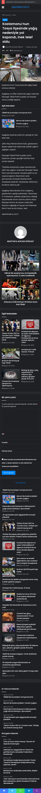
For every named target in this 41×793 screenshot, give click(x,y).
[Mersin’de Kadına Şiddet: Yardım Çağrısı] (8, 123)
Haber (14, 15)
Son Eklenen (20, 483)
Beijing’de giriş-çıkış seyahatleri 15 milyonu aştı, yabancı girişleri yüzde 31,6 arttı (29, 374)
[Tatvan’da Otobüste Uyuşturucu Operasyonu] (11, 374)
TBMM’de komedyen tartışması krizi (17, 113)
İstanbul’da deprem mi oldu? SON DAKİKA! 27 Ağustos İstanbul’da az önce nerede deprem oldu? (30, 336)
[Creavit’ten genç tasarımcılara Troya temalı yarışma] (8, 616)
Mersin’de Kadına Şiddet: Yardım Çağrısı (27, 497)
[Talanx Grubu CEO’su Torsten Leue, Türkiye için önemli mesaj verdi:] (11, 325)
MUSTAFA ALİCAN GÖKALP (14, 47)
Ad (3, 434)
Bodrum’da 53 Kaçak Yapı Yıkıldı (10, 362)
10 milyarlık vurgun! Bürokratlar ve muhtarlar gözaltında (16, 663)
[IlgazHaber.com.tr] (20, 7)
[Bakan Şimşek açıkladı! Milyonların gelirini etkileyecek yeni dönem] (8, 627)
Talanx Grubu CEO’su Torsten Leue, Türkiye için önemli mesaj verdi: (10, 336)
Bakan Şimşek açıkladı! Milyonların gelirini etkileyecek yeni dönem (26, 626)
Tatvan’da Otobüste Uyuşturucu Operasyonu (10, 383)
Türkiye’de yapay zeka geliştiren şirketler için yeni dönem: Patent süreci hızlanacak (19, 535)
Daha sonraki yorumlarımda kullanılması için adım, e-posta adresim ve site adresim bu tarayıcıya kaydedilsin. (19, 463)
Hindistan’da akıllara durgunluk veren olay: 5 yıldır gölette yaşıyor (20, 580)
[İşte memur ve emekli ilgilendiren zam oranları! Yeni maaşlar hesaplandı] (8, 561)
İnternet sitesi (7, 451)
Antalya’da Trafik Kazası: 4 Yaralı (28, 350)
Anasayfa (7, 15)
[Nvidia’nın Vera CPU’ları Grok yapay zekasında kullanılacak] (8, 597)
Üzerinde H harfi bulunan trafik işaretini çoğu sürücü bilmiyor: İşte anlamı (18, 507)
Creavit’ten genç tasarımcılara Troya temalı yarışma (25, 615)
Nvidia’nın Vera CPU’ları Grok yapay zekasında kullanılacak (26, 596)
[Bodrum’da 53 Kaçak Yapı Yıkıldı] (11, 354)
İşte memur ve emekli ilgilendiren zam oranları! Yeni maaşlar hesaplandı (27, 560)
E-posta (5, 442)
